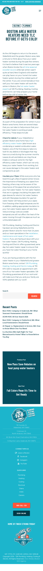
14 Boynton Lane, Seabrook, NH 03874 (21, 441)
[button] (40, 11)
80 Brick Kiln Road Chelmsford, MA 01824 (21, 437)
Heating (16, 25)
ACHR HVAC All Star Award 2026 (15, 317)
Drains (21, 488)
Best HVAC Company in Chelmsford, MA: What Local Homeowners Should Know (21, 321)
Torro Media (29, 559)
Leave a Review (23, 453)
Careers (21, 495)
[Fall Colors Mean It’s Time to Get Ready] (21, 391)
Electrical (21, 485)
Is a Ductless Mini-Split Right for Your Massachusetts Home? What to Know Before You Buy (21, 334)
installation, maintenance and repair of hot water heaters (20, 236)
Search (5, 291)
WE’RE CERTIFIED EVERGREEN (33, 1)
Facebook (23, 456)
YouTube (23, 464)
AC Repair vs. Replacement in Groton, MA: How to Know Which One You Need (21, 327)
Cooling (21, 482)
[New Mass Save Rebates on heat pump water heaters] (21, 364)
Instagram (23, 460)
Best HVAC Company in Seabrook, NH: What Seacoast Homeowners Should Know (20, 312)
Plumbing (26, 25)
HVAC (21, 492)
